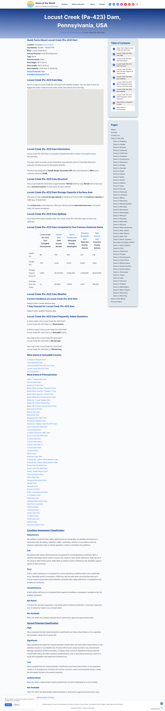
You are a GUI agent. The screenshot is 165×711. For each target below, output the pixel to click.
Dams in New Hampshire (122, 227)
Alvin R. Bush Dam (34, 382)
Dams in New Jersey (121, 230)
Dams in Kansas (119, 189)
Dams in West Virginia (121, 290)
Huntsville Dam (33, 510)
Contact (102, 4)
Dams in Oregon (119, 254)
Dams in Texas (118, 275)
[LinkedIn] (110, 4)
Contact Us (115, 135)
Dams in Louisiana (120, 195)
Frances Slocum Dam (35, 474)
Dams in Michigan (120, 207)
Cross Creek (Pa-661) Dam (37, 436)
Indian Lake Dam (33, 513)
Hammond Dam (33, 498)
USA (68, 33)
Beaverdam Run (33, 415)
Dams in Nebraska (120, 222)
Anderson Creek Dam (35, 385)
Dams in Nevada (119, 225)
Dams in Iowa (118, 186)
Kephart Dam (32, 522)
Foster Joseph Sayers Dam (37, 471)
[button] (65, 321)
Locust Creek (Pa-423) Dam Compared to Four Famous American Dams (124, 84)
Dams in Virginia (119, 284)
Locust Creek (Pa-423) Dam (38, 368)
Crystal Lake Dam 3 (34, 445)
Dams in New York (120, 236)
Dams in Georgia (119, 168)
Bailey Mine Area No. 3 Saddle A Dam (41, 388)
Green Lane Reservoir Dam (37, 492)
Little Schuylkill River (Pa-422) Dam (41, 366)
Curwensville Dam (34, 448)
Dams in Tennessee (120, 272)
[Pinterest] (133, 4)
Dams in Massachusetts (122, 204)
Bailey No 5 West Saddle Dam (38, 403)
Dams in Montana (120, 219)
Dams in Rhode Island (121, 263)
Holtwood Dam (33, 507)
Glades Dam (32, 483)
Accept (8, 704)
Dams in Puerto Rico (121, 260)
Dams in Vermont (119, 281)
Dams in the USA (78, 4)
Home (62, 33)
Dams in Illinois (119, 180)
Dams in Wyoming (120, 296)
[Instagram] (121, 4)
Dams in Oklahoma (120, 251)
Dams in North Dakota (121, 245)
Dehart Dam (31, 454)
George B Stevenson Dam (37, 480)
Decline (16, 704)
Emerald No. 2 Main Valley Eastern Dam (42, 462)
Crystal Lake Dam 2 (34, 442)
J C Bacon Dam (33, 516)
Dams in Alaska (119, 144)
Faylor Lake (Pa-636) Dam (37, 468)
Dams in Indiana (119, 183)
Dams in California (120, 153)
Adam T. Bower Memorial (36, 379)
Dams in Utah (118, 278)
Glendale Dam (32, 486)
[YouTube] (125, 4)
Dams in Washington (121, 287)
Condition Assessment (36, 74)
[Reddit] (129, 4)
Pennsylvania (76, 33)
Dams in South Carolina (122, 266)
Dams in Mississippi (121, 213)
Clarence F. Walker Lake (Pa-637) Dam (42, 424)
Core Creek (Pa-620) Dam (37, 427)
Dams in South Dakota (121, 269)
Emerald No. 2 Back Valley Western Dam (42, 459)
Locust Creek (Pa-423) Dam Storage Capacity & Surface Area (125, 71)
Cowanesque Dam (34, 430)
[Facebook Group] (117, 4)
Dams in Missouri (119, 216)
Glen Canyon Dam (97, 236)
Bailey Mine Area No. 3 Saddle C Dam (41, 391)
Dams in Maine (119, 198)
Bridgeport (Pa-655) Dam (37, 418)
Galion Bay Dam (33, 477)
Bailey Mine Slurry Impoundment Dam (41, 397)
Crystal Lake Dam (34, 439)
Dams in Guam (118, 171)
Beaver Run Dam (33, 412)
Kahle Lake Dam (33, 519)
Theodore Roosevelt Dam (85, 236)
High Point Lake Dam (35, 504)
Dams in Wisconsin (120, 293)
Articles (65, 4)
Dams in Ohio (118, 248)
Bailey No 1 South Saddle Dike (38, 400)
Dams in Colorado (120, 156)
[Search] (137, 4)
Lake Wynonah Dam (34, 363)
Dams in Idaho (118, 177)
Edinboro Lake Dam (34, 456)
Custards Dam (32, 451)
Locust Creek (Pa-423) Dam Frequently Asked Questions (124, 97)
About (92, 4)
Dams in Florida (119, 165)
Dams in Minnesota (120, 210)
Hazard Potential (33, 71)
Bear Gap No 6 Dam (34, 409)
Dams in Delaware (120, 162)
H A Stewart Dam (33, 495)
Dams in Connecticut (121, 159)
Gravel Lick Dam (33, 489)
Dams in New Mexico (121, 233)
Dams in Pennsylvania (121, 257)
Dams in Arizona (119, 147)
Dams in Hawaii (119, 174)
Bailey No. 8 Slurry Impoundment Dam (41, 406)
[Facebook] (114, 4)
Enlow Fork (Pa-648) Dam (37, 465)
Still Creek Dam (33, 371)
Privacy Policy (116, 302)
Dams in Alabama (120, 141)
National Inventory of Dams (43, 697)
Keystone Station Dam (35, 525)
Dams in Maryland (120, 201)
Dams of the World (45, 3)
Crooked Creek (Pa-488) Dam (38, 433)
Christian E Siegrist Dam (36, 360)
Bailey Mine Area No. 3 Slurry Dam (40, 394)
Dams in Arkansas (120, 150)
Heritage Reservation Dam (37, 501)
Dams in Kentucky (120, 192)
